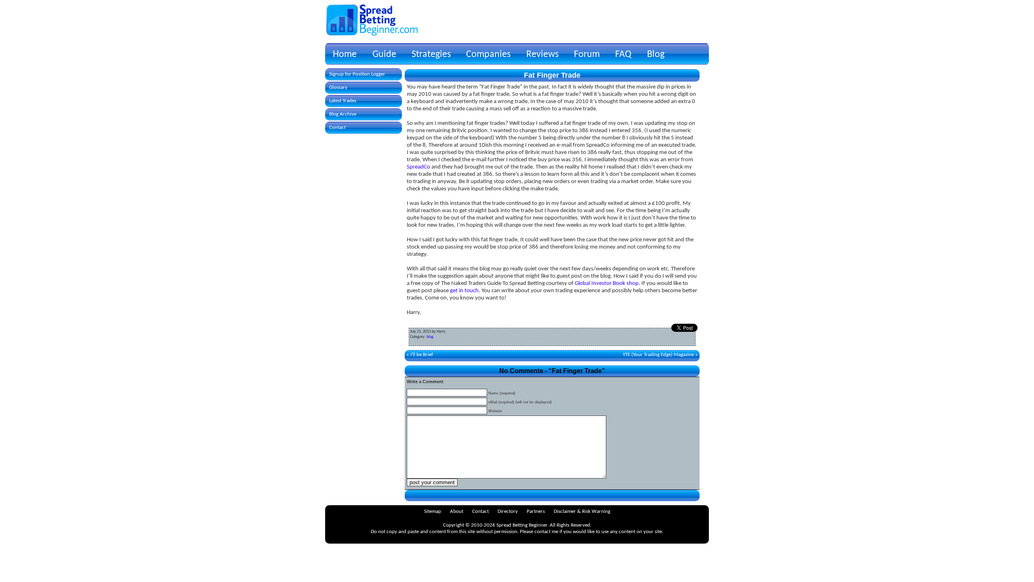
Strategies (431, 54)
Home (345, 54)
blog (430, 337)
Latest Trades (342, 100)
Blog (655, 54)
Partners (536, 511)
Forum (587, 54)
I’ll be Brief (421, 354)
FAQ (623, 54)
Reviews (542, 54)
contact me (546, 531)
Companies (488, 54)
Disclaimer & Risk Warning (582, 511)
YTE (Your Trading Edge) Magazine (658, 354)
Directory (508, 511)
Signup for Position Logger (357, 74)
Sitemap (432, 511)
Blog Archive (342, 114)
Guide (384, 54)
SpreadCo (418, 167)
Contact (337, 127)
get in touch (464, 291)
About (456, 511)
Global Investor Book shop (607, 283)
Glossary (338, 87)
